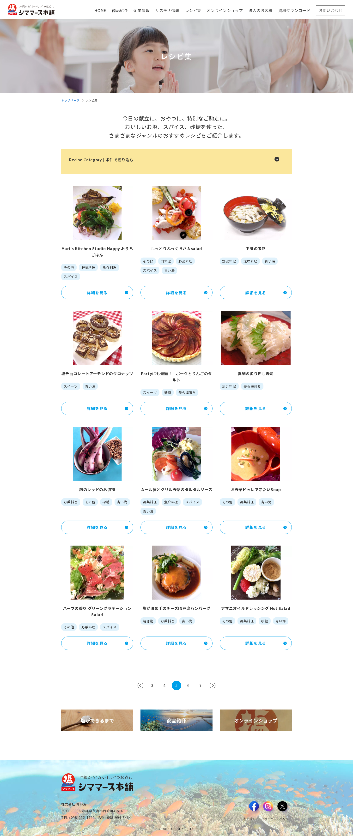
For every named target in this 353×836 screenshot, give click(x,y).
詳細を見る (97, 292)
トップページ (70, 100)
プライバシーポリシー (277, 819)
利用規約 (249, 819)
